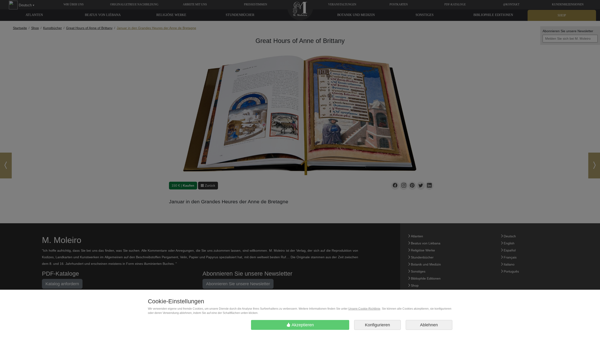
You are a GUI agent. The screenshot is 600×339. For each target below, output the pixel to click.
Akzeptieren (302, 325)
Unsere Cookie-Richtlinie (364, 308)
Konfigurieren (377, 325)
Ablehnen (429, 325)
